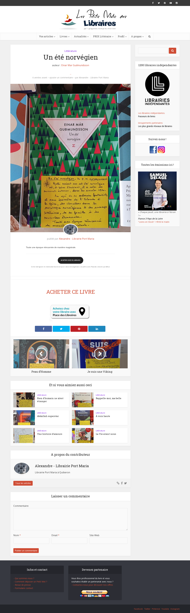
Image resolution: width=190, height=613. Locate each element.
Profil (121, 36)
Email (55, 535)
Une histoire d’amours (49, 433)
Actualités (80, 36)
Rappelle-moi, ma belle (108, 398)
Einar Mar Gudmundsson (75, 65)
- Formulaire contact (23, 588)
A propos (136, 36)
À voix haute (103, 416)
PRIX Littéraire (102, 36)
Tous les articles (23, 483)
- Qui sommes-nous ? (24, 578)
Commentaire (20, 505)
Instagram (175, 609)
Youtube (165, 609)
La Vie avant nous (106, 433)
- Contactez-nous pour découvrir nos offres (92, 584)
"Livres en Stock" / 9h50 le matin (153, 221)
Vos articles (46, 36)
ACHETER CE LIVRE (70, 291)
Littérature (70, 51)
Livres (63, 36)
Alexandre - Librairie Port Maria (94, 77)
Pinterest (156, 609)
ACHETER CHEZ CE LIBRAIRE (70, 260)
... (70, 73)
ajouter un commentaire (61, 77)
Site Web (94, 535)
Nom (17, 535)
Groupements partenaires (150, 122)
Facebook (138, 609)
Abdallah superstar (48, 416)
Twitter (147, 609)
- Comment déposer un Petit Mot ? (30, 581)
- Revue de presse (22, 584)
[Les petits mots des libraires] (95, 19)
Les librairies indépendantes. (151, 113)
